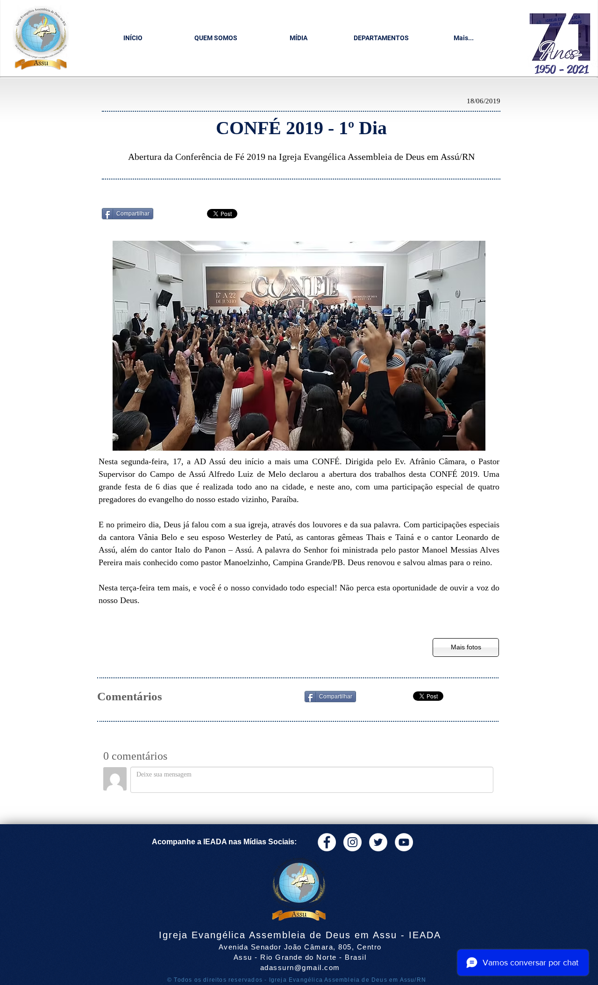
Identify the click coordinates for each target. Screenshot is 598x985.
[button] (215, 38)
